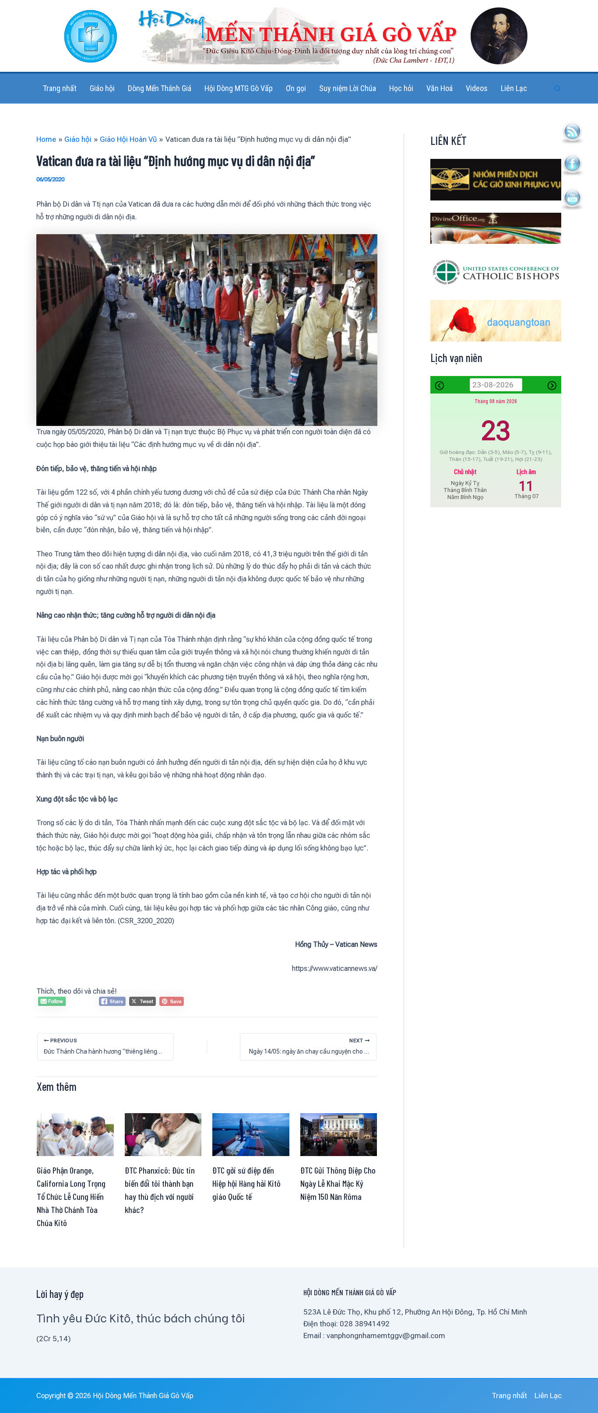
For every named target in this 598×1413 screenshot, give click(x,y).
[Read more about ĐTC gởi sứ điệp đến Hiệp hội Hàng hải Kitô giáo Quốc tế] (250, 1133)
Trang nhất (509, 1395)
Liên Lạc (548, 1395)
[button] (558, 88)
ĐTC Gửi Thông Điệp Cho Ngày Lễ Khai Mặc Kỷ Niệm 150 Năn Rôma (338, 1183)
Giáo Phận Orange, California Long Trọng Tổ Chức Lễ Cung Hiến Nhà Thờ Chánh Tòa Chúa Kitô (71, 1196)
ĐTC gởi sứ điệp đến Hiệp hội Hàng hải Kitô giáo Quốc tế (246, 1183)
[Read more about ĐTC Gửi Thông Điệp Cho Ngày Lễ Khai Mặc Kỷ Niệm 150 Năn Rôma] (338, 1133)
